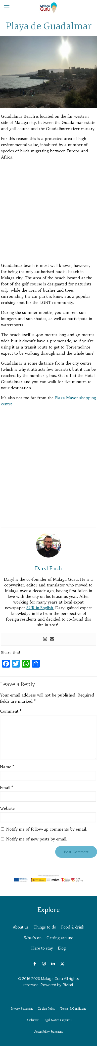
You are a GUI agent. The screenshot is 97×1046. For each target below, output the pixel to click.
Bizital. (68, 985)
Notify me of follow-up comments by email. (46, 829)
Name (7, 766)
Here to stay (42, 948)
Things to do (45, 927)
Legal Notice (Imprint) (58, 1020)
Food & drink (72, 927)
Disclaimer (32, 1020)
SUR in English (39, 607)
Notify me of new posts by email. (36, 839)
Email (6, 787)
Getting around (60, 937)
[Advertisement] (48, 212)
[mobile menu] (6, 7)
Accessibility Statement (48, 1031)
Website (7, 808)
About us (21, 927)
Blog (62, 948)
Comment (10, 711)
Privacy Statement (22, 1008)
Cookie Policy (46, 1008)
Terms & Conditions (73, 1008)
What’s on (33, 937)
